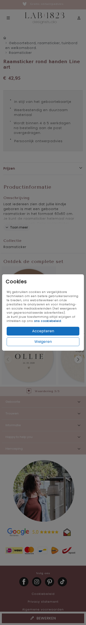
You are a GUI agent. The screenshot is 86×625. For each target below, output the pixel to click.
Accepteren (43, 331)
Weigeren (43, 341)
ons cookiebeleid (47, 321)
